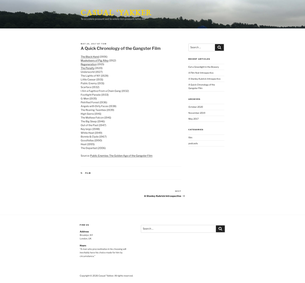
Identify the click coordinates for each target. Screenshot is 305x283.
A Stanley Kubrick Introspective (204, 78)
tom (104, 44)
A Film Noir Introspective (201, 72)
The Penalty (87, 68)
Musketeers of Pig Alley (94, 60)
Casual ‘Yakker (116, 12)
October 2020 (195, 106)
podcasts (193, 143)
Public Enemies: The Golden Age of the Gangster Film (121, 155)
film (88, 173)
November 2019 (196, 113)
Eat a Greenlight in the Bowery (203, 67)
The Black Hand (90, 56)
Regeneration (89, 64)
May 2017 (193, 118)
